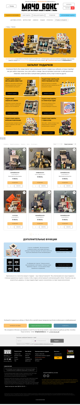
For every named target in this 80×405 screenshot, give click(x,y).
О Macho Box (28, 353)
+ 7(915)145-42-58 (41, 1)
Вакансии (27, 355)
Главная (13, 27)
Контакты (16, 359)
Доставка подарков (10, 58)
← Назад (7, 27)
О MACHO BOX (8, 366)
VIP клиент (37, 360)
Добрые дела (28, 360)
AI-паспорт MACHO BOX (8, 361)
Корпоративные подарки (40, 357)
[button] (64, 249)
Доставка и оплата (18, 355)
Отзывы (16, 357)
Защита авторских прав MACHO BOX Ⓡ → (16, 386)
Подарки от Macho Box (39, 353)
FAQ (15, 360)
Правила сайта (17, 353)
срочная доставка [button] (24, 60)
